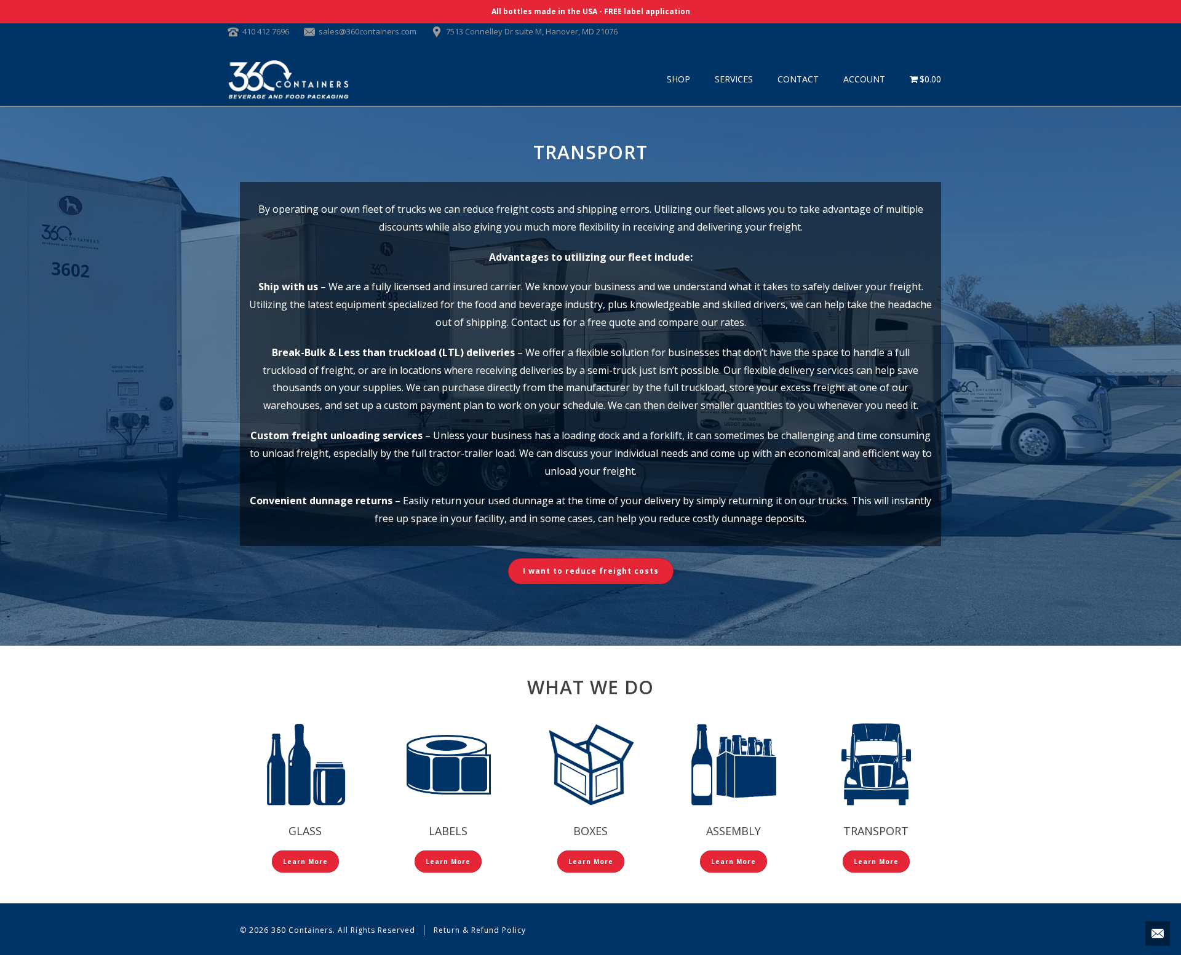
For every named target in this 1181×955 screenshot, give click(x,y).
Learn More (305, 861)
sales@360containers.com (367, 31)
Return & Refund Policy (480, 930)
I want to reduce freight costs (591, 571)
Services (734, 79)
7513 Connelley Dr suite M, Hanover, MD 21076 (532, 31)
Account (864, 79)
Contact (798, 79)
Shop (678, 79)
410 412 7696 (265, 31)
